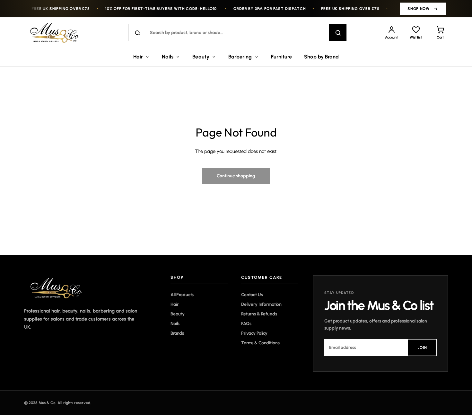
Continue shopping (236, 175)
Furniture (281, 57)
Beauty (200, 57)
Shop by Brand (321, 57)
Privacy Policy (254, 333)
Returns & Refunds (259, 314)
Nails (167, 57)
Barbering (240, 57)
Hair (138, 57)
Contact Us (252, 294)
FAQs (246, 323)
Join (422, 347)
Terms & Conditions (260, 343)
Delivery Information (261, 304)
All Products (182, 294)
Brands (177, 333)
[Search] (337, 32)
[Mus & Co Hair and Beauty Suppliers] (58, 32)
